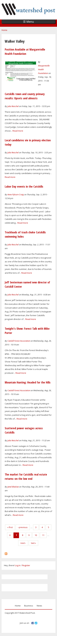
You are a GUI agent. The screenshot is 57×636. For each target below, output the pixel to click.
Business (28, 605)
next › (23, 543)
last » (33, 543)
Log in (17, 565)
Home (4, 30)
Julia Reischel (13, 106)
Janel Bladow (13, 486)
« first (10, 527)
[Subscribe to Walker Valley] (6, 553)
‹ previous (23, 527)
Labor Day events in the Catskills (24, 186)
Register (26, 565)
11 (43, 535)
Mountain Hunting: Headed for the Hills (28, 382)
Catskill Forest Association (18, 340)
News (39, 605)
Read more (18, 130)
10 (36, 535)
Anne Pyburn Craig (15, 194)
